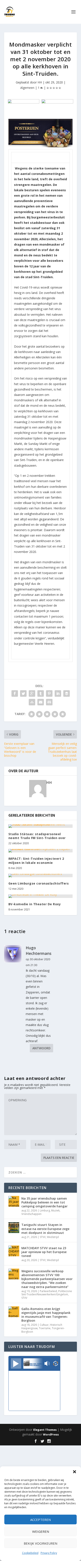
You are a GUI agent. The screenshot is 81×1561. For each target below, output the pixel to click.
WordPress (51, 1434)
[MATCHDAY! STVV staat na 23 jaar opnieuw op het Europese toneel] (13, 1251)
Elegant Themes (45, 1430)
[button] (74, 1472)
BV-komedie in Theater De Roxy (34, 904)
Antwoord (41, 1048)
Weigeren (40, 1531)
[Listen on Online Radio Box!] (55, 1364)
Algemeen (27, 88)
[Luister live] (16, 1363)
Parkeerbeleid (48, 1291)
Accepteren (40, 1519)
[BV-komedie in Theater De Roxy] (40, 896)
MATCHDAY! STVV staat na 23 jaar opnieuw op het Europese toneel (44, 1252)
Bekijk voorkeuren (40, 1543)
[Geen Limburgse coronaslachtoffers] (40, 875)
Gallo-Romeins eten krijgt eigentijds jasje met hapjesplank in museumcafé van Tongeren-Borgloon (45, 1315)
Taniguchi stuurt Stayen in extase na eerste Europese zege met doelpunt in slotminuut (45, 1229)
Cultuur (44, 1325)
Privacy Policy (49, 1553)
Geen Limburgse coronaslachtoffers (38, 883)
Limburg (45, 1210)
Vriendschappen (31, 1214)
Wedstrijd (53, 1237)
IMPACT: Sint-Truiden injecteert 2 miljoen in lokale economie (36, 860)
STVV (43, 1237)
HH (40, 82)
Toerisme (45, 1328)
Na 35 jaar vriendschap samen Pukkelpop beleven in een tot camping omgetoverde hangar (44, 1202)
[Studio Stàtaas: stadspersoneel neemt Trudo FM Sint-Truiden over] (40, 826)
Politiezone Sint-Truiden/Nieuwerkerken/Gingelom (46, 1292)
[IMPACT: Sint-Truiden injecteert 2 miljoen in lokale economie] (40, 850)
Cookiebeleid (30, 1553)
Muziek (55, 1210)
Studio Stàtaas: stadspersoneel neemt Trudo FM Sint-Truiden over (37, 836)
